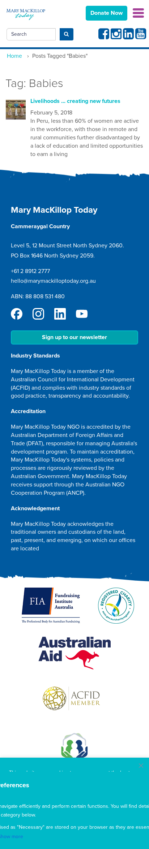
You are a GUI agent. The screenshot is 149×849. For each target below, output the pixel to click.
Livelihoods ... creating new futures (75, 101)
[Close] (141, 765)
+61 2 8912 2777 (30, 271)
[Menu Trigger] (138, 12)
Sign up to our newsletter (74, 337)
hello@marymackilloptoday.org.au (53, 281)
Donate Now (106, 13)
